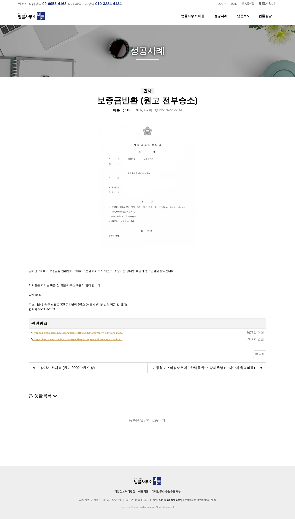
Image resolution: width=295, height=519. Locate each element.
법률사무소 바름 (193, 16)
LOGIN (222, 3)
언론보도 (243, 16)
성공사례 (220, 16)
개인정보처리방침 (124, 491)
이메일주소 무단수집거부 (166, 491)
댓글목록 (43, 395)
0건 (129, 110)
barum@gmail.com (170, 500)
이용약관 (143, 491)
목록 (261, 354)
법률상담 (265, 16)
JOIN (234, 3)
